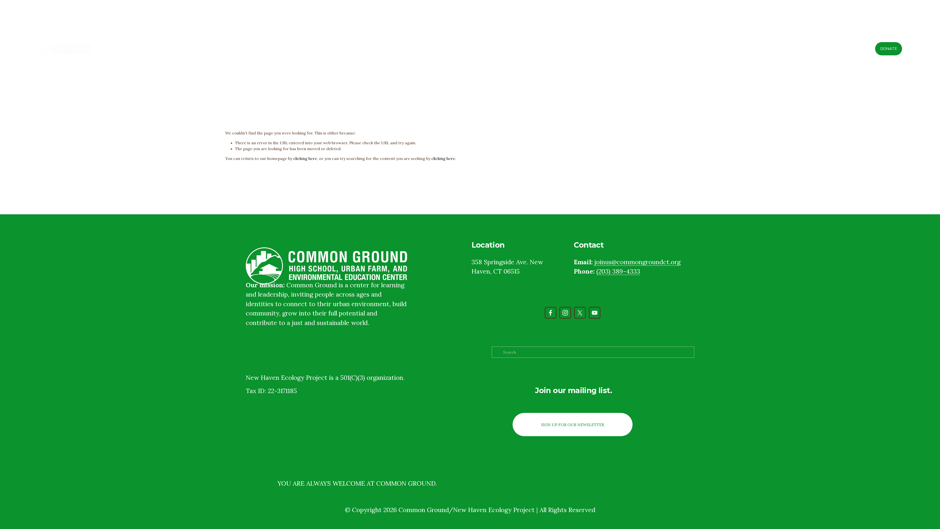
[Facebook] (550, 313)
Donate (888, 48)
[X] (580, 313)
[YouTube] (594, 313)
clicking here (305, 158)
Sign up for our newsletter (572, 424)
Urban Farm (802, 48)
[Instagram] (565, 313)
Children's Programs (761, 48)
